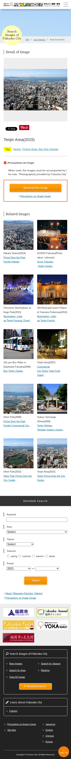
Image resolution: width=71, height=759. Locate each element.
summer (26, 556)
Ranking (45, 670)
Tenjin (17, 149)
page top (64, 752)
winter (52, 556)
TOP (27, 40)
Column (13, 711)
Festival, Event (22, 320)
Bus (5, 371)
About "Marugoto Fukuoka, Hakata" (24, 593)
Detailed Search (36, 686)
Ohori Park (9, 476)
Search (36, 580)
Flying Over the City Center (40, 149)
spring (14, 556)
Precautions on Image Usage (35, 196)
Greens (50, 429)
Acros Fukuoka (45, 261)
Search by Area (17, 670)
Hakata (15, 261)
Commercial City (20, 425)
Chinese (50, 736)
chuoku (48, 266)
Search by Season (50, 663)
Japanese (50, 724)
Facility (51, 320)
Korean (49, 741)
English (49, 730)
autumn (39, 556)
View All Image (17, 677)
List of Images (39, 40)
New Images (15, 663)
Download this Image (36, 188)
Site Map (11, 730)
